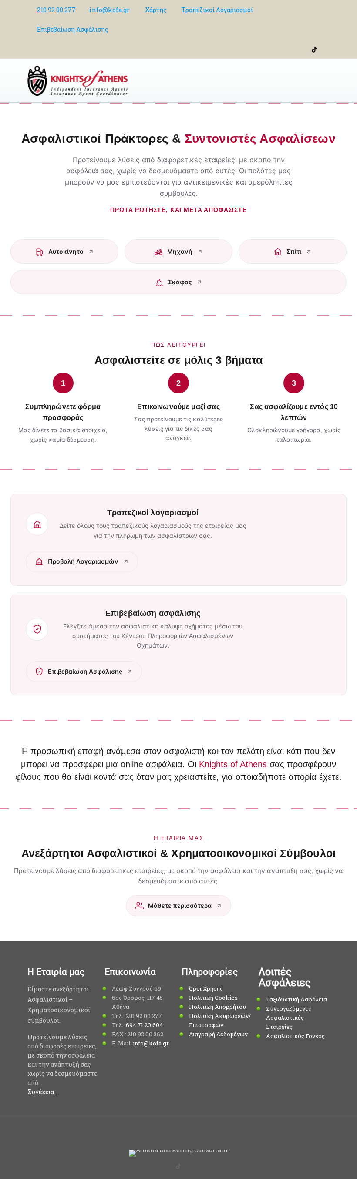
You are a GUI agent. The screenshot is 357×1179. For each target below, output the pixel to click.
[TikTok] (314, 48)
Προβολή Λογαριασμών (83, 561)
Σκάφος (180, 282)
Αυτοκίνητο (66, 251)
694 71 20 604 (144, 1025)
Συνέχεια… (42, 1092)
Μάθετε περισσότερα (180, 905)
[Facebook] (303, 48)
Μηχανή (179, 251)
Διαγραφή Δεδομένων (218, 1034)
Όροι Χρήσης (206, 988)
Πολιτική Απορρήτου (217, 1007)
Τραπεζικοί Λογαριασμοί (217, 10)
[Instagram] (325, 48)
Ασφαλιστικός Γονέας (295, 1036)
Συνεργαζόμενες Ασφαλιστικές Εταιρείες (288, 1017)
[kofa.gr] (77, 80)
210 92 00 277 (56, 10)
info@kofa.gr (109, 10)
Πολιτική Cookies (213, 997)
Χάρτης (156, 10)
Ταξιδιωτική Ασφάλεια (296, 999)
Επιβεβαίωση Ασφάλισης (72, 29)
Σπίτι (293, 251)
